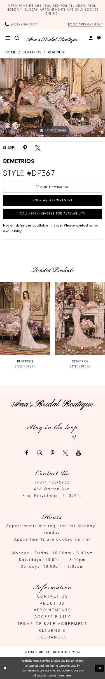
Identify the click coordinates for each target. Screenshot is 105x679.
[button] (8, 38)
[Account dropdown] (91, 38)
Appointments (52, 610)
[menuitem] (8, 38)
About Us (52, 603)
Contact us (52, 596)
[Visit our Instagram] (39, 453)
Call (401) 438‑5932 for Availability (52, 213)
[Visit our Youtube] (78, 453)
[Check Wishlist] (99, 38)
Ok (99, 668)
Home (10, 52)
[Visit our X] (65, 453)
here (68, 675)
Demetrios (31, 52)
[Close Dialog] (5, 668)
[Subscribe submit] (73, 437)
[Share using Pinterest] (25, 147)
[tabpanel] (52, 97)
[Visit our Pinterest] (52, 453)
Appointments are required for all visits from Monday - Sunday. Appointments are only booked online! (52, 9)
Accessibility (52, 616)
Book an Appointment (53, 200)
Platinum (56, 52)
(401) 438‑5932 (52, 482)
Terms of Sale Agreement (53, 623)
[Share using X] (38, 147)
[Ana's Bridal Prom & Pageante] (52, 39)
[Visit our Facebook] (26, 453)
